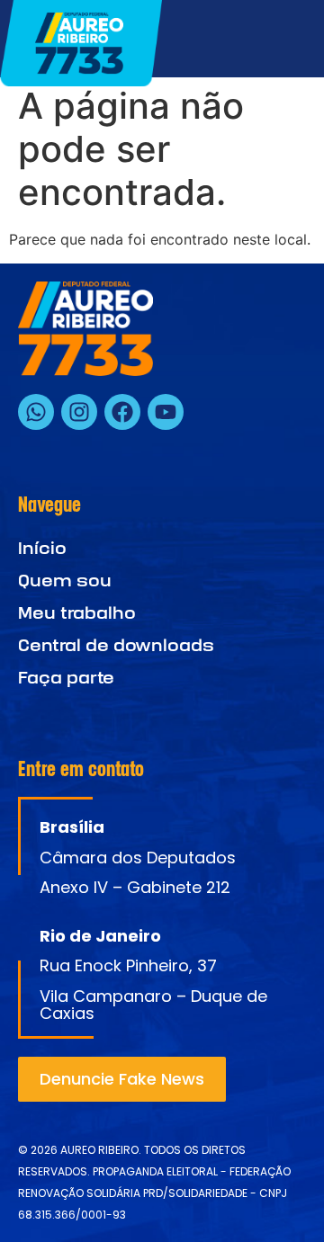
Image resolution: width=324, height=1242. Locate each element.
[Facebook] (122, 412)
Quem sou (65, 580)
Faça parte (66, 677)
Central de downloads (116, 645)
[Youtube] (166, 412)
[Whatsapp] (36, 412)
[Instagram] (79, 412)
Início (42, 548)
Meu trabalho (77, 612)
